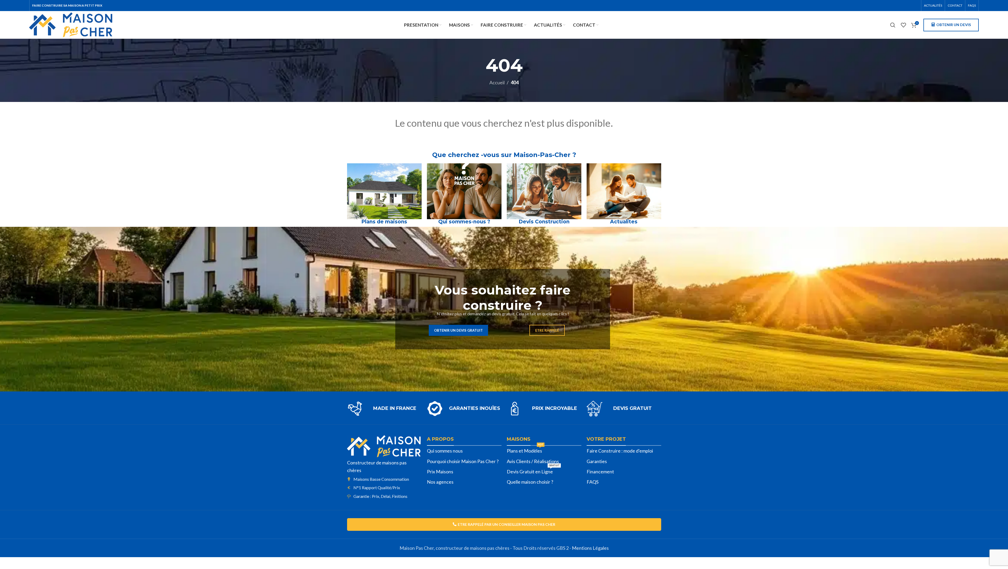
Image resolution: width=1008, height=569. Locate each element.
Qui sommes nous (445, 451)
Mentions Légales (590, 548)
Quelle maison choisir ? (530, 482)
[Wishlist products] (903, 25)
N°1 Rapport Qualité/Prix (376, 487)
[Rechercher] (893, 25)
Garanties (597, 461)
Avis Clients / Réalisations (533, 461)
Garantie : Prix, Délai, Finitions (380, 496)
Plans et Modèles (525, 450)
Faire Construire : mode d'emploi (620, 451)
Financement (600, 471)
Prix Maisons (440, 471)
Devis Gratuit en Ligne (533, 470)
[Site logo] (70, 24)
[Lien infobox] (384, 408)
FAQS (592, 482)
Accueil (497, 82)
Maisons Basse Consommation (381, 479)
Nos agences (440, 482)
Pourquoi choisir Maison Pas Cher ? (463, 461)
